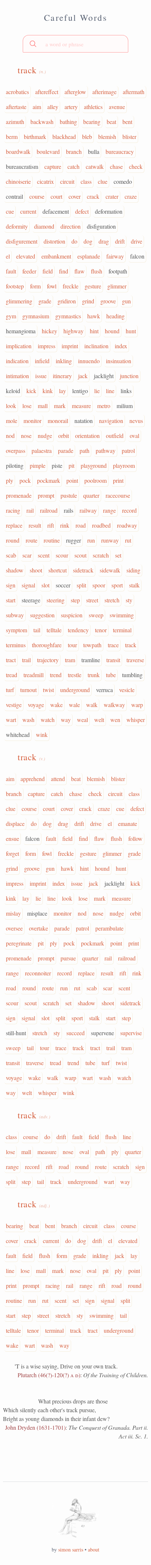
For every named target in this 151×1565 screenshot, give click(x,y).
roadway (127, 525)
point (72, 480)
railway (88, 510)
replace (14, 525)
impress (46, 346)
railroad (49, 510)
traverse (135, 660)
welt (99, 719)
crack (93, 196)
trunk (94, 675)
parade (65, 450)
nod (10, 435)
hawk (93, 316)
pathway (105, 450)
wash (28, 719)
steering (56, 600)
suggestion (42, 615)
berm (12, 136)
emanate (127, 823)
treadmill (33, 675)
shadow (14, 570)
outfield (115, 435)
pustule (68, 495)
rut (128, 540)
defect (82, 211)
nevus (136, 420)
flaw (79, 271)
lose (27, 405)
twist (48, 690)
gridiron (67, 301)
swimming (122, 615)
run (91, 540)
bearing (91, 121)
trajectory (48, 660)
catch (73, 166)
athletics (93, 106)
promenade (19, 495)
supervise (131, 1033)
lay (62, 391)
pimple (37, 465)
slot (45, 585)
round (12, 540)
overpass (15, 450)
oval (134, 435)
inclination (96, 346)
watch (48, 719)
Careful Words (75, 17)
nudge (45, 435)
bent (127, 121)
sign (10, 585)
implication (19, 346)
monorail (58, 420)
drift (120, 241)
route (31, 540)
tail (36, 630)
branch (74, 151)
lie (97, 391)
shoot (36, 570)
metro (103, 405)
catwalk (95, 166)
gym (11, 316)
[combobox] (75, 44)
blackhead (64, 136)
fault (11, 271)
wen (115, 719)
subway (15, 615)
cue (10, 211)
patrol (128, 450)
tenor (101, 630)
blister (129, 136)
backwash (42, 121)
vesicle (127, 690)
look (11, 405)
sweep (96, 615)
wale (74, 704)
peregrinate (19, 943)
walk (91, 704)
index (121, 346)
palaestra (42, 450)
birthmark (35, 136)
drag (104, 241)
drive (136, 241)
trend (56, 675)
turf (10, 690)
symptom (16, 630)
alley (52, 106)
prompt (46, 495)
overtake (38, 928)
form (35, 286)
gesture (93, 286)
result (35, 525)
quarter (91, 495)
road (81, 525)
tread (11, 675)
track (130, 645)
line (110, 391)
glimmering (19, 301)
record (129, 510)
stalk (134, 585)
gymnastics (68, 316)
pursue (68, 958)
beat (111, 121)
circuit (67, 181)
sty (129, 600)
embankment (56, 256)
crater (112, 196)
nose (26, 435)
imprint (70, 346)
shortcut (57, 570)
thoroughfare (47, 645)
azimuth (15, 121)
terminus (16, 645)
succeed (75, 1033)
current (28, 211)
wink (42, 734)
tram (70, 660)
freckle (70, 286)
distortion (54, 241)
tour (72, 645)
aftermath (133, 92)
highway (73, 331)
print (118, 480)
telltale (54, 630)
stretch (111, 600)
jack (83, 376)
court (56, 196)
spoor (98, 585)
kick (31, 391)
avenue (117, 106)
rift (50, 525)
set (118, 555)
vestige (14, 704)
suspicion (71, 615)
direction (70, 226)
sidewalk (110, 570)
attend (58, 778)
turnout (28, 690)
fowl (51, 286)
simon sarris (70, 1549)
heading (115, 316)
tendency (78, 630)
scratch (101, 555)
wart (11, 719)
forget (12, 853)
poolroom (95, 480)
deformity (17, 226)
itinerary (62, 376)
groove (108, 301)
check (136, 166)
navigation (111, 420)
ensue (12, 838)
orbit (63, 435)
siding (133, 570)
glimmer (116, 286)
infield (42, 361)
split (81, 585)
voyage (36, 704)
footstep (15, 286)
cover (75, 196)
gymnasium (35, 316)
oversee (14, 928)
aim (37, 106)
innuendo (89, 361)
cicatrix (45, 181)
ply (9, 480)
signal (28, 585)
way (66, 719)
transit (113, 660)
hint (94, 331)
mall (43, 405)
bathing (68, 121)
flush (96, 271)
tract (11, 660)
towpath (92, 645)
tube (111, 675)
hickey (49, 331)
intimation (17, 376)
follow (135, 838)
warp (137, 704)
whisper (135, 719)
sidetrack (83, 570)
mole (11, 420)
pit (71, 465)
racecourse (118, 495)
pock (25, 480)
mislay (13, 913)
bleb (87, 136)
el (8, 256)
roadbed (101, 525)
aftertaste (16, 106)
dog (88, 241)
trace (113, 645)
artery (71, 106)
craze (131, 196)
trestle (74, 675)
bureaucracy (120, 151)
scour (62, 555)
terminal (122, 630)
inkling (64, 361)
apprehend (33, 778)
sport (117, 585)
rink (64, 525)
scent (43, 555)
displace (15, 823)
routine (52, 540)
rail (30, 510)
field (48, 271)
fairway (115, 256)
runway (110, 540)
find (63, 271)
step (75, 600)
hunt (131, 331)
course (36, 196)
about (93, 1549)
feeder (29, 271)
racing (13, 510)
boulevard (48, 151)
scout (80, 555)
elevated (25, 256)
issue (41, 376)
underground (75, 690)
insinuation (118, 361)
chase (116, 166)
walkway (114, 704)
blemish (107, 136)
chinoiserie (18, 181)
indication (17, 361)
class (86, 181)
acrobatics (17, 92)
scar (27, 555)
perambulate (109, 928)
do (74, 241)
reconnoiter (38, 973)
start (10, 600)
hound (112, 331)
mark (60, 405)
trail (26, 660)
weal (82, 719)
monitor (32, 420)
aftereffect (46, 92)
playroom (124, 465)
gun (126, 301)
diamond (44, 226)
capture (52, 166)
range (109, 510)
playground (94, 465)
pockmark (48, 480)
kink (48, 391)
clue (102, 181)
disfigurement (21, 241)
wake (56, 704)
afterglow (75, 92)
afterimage (104, 92)
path (84, 450)
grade (44, 301)
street (92, 600)
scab (11, 555)
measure (81, 405)
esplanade (88, 256)
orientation (87, 435)
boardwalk (18, 151)
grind (88, 301)
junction (129, 376)
